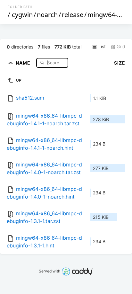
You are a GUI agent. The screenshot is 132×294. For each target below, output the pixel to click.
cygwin (22, 14)
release (72, 14)
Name (24, 62)
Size (119, 63)
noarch (47, 14)
